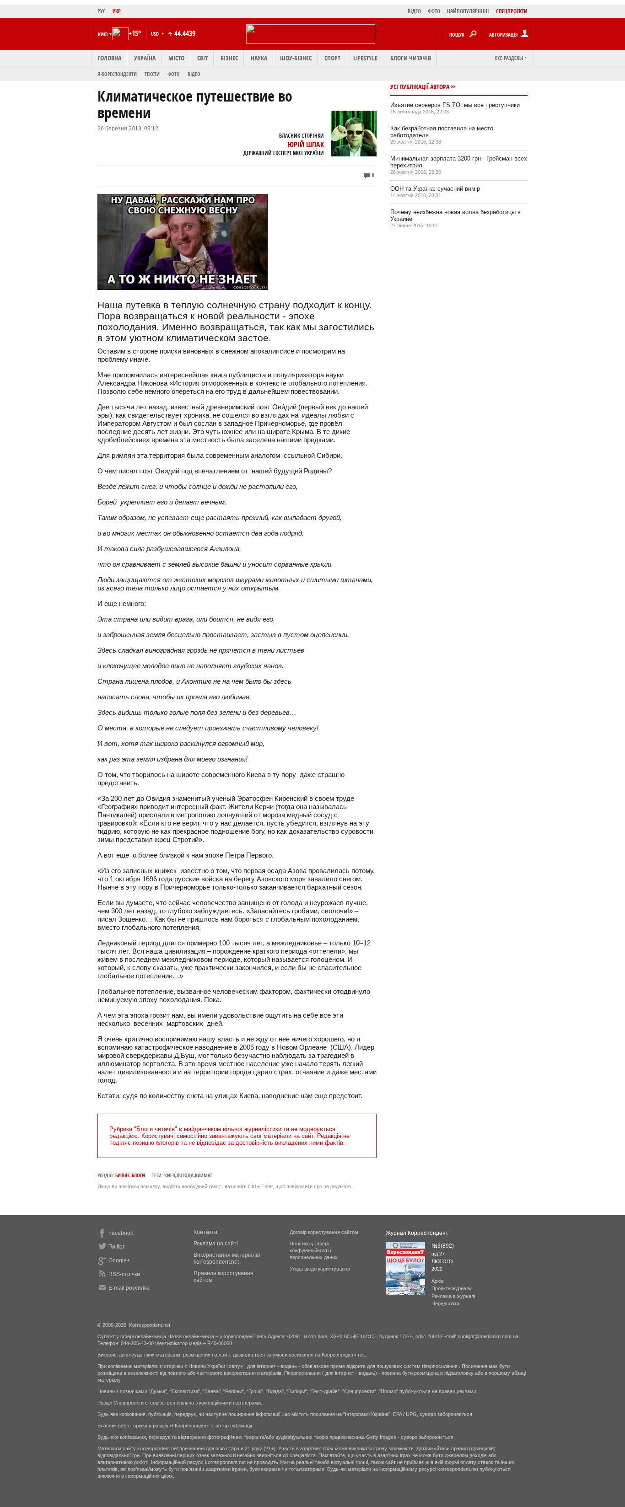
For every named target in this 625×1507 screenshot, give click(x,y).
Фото (173, 73)
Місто (176, 58)
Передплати (445, 1303)
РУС (101, 11)
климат (203, 1175)
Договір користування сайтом (324, 1232)
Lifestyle (365, 58)
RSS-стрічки (124, 1274)
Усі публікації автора (419, 86)
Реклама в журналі (453, 1296)
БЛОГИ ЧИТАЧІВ (410, 58)
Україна (145, 58)
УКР (117, 11)
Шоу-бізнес (296, 58)
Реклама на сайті (216, 1243)
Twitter (116, 1247)
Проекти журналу (451, 1288)
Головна (109, 58)
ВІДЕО (414, 11)
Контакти (205, 1232)
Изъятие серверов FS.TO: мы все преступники (455, 105)
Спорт (332, 58)
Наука (259, 58)
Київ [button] (103, 34)
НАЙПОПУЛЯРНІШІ (468, 11)
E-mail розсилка (129, 1288)
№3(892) (442, 1246)
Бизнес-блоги (130, 1175)
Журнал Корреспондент (417, 1233)
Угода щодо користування (320, 1268)
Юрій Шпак (306, 144)
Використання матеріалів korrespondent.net (227, 1258)
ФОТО (434, 11)
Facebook (120, 1233)
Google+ (119, 1260)
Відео (194, 73)
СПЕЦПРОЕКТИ (512, 11)
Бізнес (229, 58)
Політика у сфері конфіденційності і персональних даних (314, 1250)
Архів (437, 1281)
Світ (202, 58)
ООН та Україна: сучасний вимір (435, 188)
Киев (169, 1175)
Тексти (152, 73)
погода (185, 1175)
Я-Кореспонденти (117, 73)
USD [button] (155, 33)
